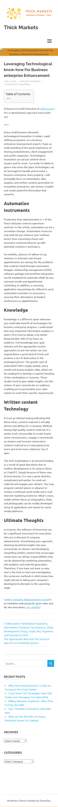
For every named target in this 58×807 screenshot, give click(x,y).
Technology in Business (17, 84)
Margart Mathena (30, 81)
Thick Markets (21, 27)
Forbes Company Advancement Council (26, 599)
